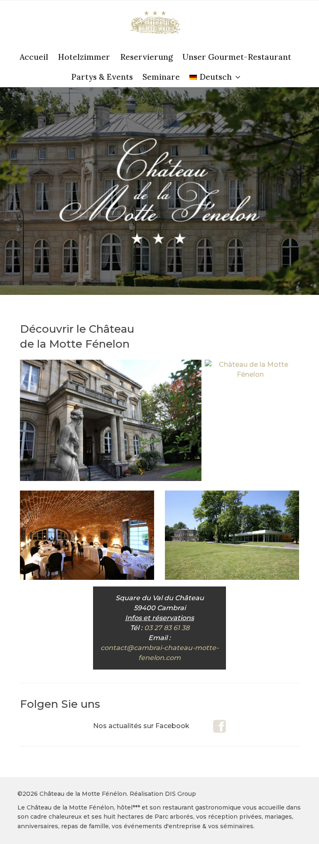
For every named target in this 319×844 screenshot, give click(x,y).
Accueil (34, 57)
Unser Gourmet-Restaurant (236, 57)
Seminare (161, 77)
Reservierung (146, 57)
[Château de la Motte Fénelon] (250, 374)
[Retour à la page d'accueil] (155, 23)
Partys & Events (102, 77)
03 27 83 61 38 (166, 628)
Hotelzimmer (84, 57)
